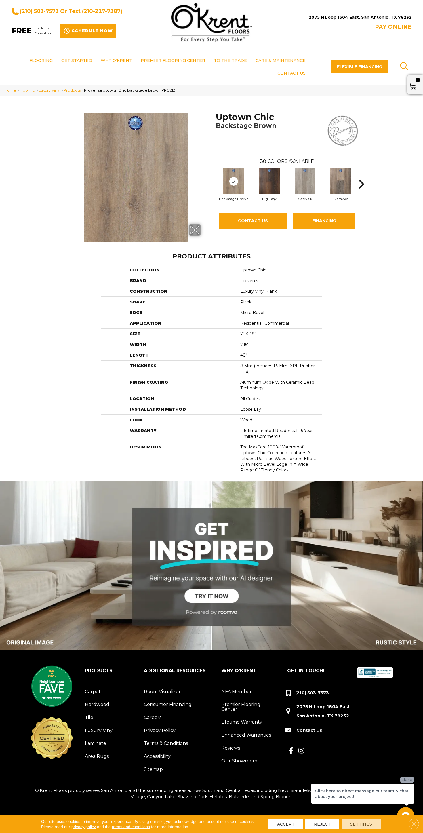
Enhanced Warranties (246, 735)
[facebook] (291, 751)
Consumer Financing (168, 704)
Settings (361, 824)
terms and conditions (131, 826)
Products (72, 90)
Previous (213, 175)
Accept (285, 824)
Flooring (27, 90)
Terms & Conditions (166, 743)
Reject (322, 824)
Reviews (230, 748)
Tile (89, 717)
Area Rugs (97, 756)
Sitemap (153, 769)
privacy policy (83, 826)
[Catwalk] (305, 181)
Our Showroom (239, 761)
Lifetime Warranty (241, 722)
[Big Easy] (269, 181)
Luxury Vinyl (49, 90)
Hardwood (97, 704)
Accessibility (157, 756)
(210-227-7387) (102, 11)
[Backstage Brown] (233, 181)
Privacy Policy (160, 730)
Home (10, 90)
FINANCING (324, 220)
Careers (152, 717)
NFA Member (236, 691)
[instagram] (301, 751)
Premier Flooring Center (240, 707)
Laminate (95, 743)
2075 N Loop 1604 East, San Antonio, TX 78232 (360, 17)
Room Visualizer (162, 691)
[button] (359, 66)
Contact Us (253, 220)
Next (361, 175)
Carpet (93, 691)
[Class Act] (340, 181)
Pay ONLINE (393, 27)
